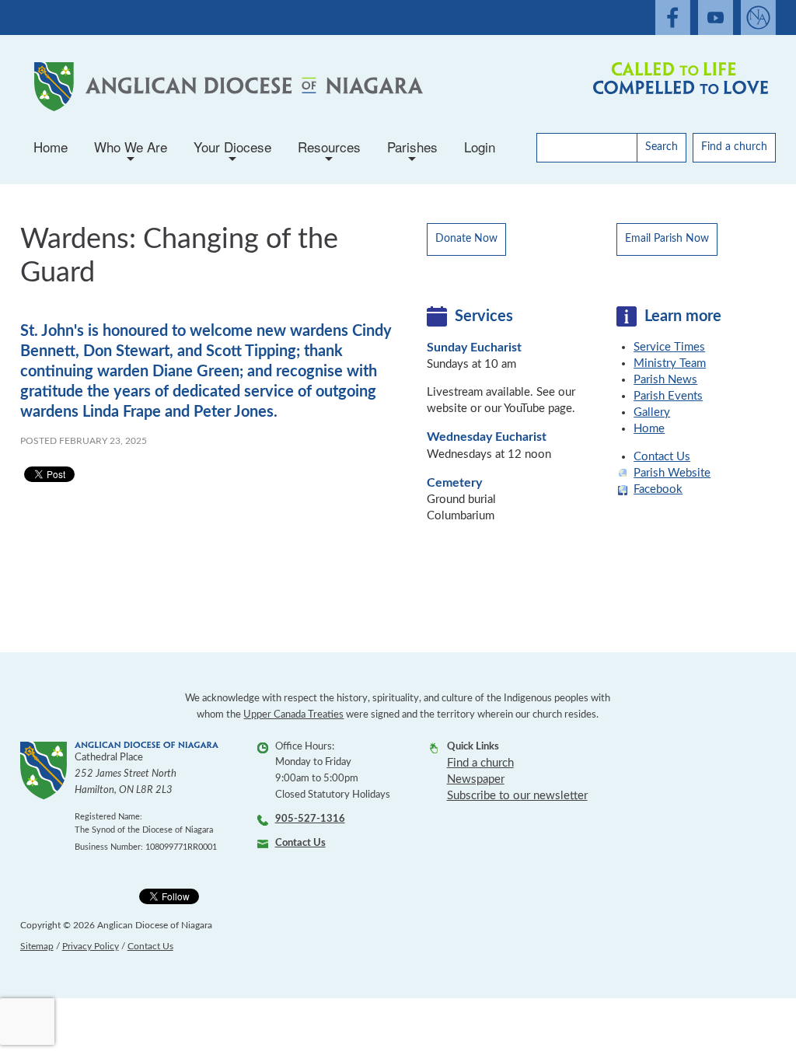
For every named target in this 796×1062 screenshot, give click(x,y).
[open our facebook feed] (672, 17)
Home (50, 146)
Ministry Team (670, 363)
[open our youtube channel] (715, 17)
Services (484, 316)
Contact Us (662, 457)
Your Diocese (232, 151)
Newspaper (475, 779)
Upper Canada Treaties (293, 715)
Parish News (665, 380)
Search (661, 146)
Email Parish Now (667, 238)
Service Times (669, 347)
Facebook (658, 489)
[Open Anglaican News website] (758, 17)
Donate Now (466, 238)
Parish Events (668, 396)
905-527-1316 (310, 819)
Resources (329, 151)
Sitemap (37, 946)
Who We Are (130, 151)
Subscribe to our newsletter (517, 796)
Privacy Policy (90, 946)
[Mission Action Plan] (677, 86)
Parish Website (672, 473)
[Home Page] (225, 86)
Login (479, 146)
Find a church (734, 146)
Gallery (652, 412)
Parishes (412, 151)
